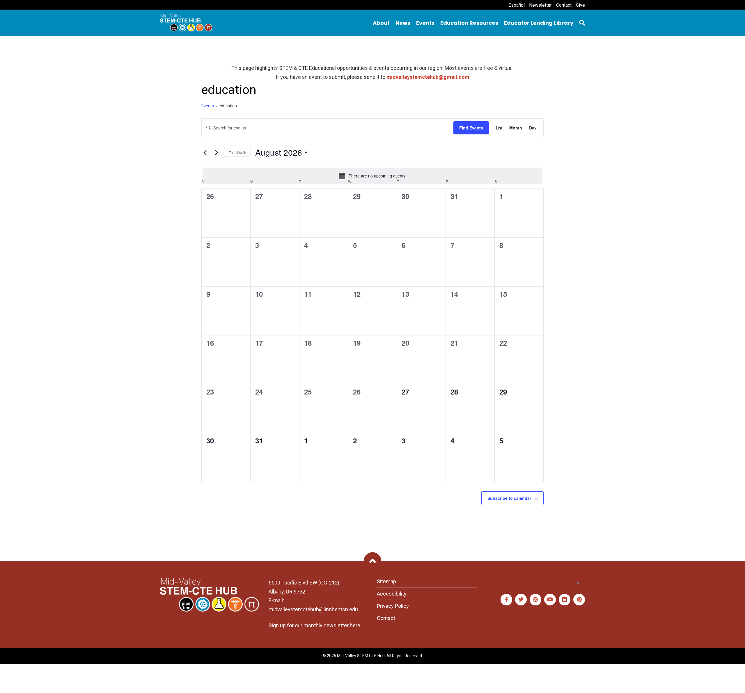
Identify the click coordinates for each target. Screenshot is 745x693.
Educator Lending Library (538, 22)
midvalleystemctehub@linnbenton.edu (313, 609)
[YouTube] (550, 599)
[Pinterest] (579, 599)
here (355, 625)
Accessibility (392, 594)
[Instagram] (535, 599)
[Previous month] (204, 152)
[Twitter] (521, 599)
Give (580, 5)
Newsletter (540, 5)
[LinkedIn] (564, 599)
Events (425, 22)
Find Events (471, 128)
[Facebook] (506, 599)
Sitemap (386, 581)
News (402, 22)
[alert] (372, 176)
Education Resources (469, 22)
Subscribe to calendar (509, 498)
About (381, 22)
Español (516, 5)
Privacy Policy (393, 606)
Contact (564, 5)
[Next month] (216, 152)
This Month (237, 152)
